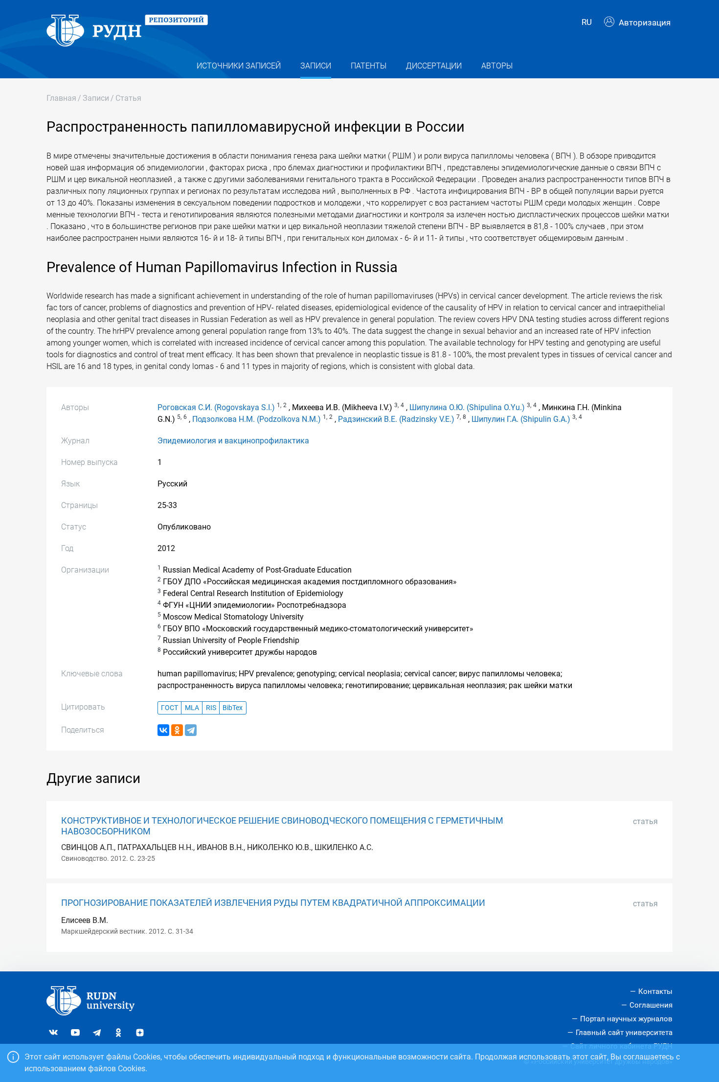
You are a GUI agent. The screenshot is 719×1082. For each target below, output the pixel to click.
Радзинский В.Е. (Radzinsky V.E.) (396, 419)
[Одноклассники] (177, 730)
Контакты (655, 991)
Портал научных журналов (626, 1018)
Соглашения (651, 1005)
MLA (192, 708)
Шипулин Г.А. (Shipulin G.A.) (521, 419)
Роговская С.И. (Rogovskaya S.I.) (216, 407)
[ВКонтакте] (163, 730)
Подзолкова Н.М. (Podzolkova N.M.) (256, 419)
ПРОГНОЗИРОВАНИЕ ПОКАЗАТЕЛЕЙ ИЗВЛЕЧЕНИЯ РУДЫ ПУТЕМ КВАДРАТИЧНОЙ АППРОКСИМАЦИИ (273, 903)
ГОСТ (169, 708)
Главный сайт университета (624, 1032)
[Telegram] (191, 730)
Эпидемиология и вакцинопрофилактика (233, 440)
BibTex (233, 708)
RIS (211, 708)
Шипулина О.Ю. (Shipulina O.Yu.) (467, 407)
